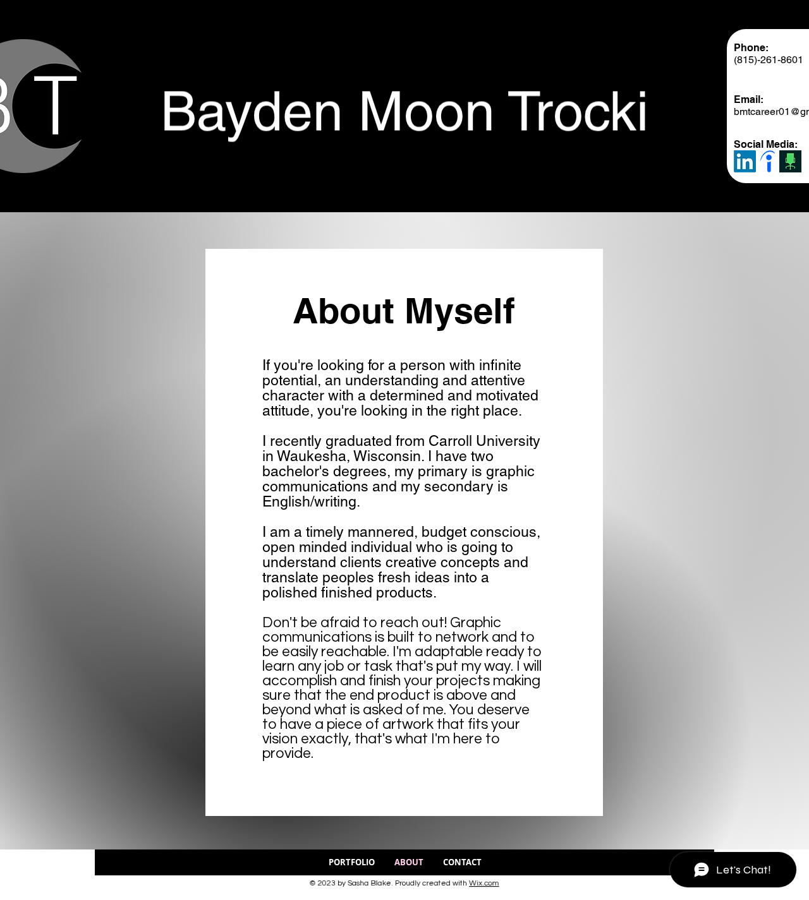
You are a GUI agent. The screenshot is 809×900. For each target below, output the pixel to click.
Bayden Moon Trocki (404, 108)
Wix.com (479, 883)
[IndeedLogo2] (768, 161)
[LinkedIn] (745, 161)
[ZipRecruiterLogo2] (790, 161)
